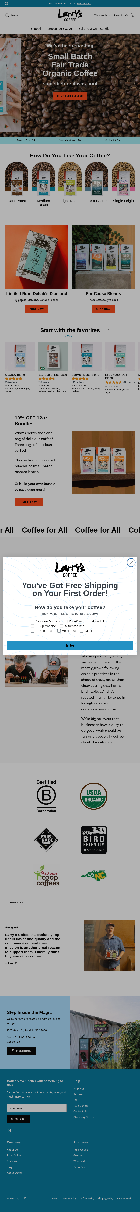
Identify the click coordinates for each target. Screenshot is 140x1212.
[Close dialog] (131, 562)
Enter (70, 645)
